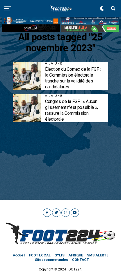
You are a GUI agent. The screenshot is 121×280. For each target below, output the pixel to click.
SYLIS (59, 255)
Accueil (19, 255)
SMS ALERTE (97, 255)
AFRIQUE (75, 255)
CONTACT (80, 260)
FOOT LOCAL (40, 255)
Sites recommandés (51, 260)
